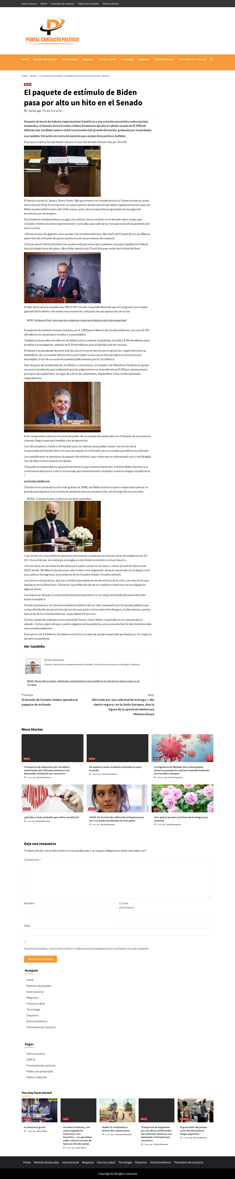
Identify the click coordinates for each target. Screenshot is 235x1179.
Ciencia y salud (107, 59)
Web (27, 925)
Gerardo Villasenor (123, 1134)
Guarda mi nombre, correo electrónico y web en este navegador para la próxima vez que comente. (86, 948)
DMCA (44, 3)
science (27, 1119)
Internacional (70, 59)
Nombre (30, 903)
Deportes (144, 59)
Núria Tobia (42, 1131)
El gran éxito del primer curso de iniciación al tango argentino (193, 1130)
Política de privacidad (88, 3)
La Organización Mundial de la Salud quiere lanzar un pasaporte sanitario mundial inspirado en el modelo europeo (182, 770)
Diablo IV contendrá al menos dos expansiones (116, 1129)
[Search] (211, 59)
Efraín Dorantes (53, 110)
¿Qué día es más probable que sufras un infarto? (51, 817)
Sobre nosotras (29, 3)
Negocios (88, 59)
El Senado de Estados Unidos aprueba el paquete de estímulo (50, 699)
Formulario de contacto (62, 3)
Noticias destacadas (45, 59)
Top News (184, 1119)
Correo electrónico (126, 907)
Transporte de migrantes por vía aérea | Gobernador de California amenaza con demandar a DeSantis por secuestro (47, 770)
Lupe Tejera (81, 1147)
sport (65, 1119)
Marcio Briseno (200, 1137)
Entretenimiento (164, 59)
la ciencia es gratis (35, 1127)
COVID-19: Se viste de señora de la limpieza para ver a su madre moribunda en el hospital (116, 819)
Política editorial (110, 3)
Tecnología (127, 59)
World (27, 84)
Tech (104, 1119)
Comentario (32, 859)
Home (25, 59)
